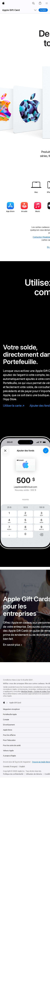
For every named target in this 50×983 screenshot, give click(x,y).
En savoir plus (11, 644)
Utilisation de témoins (34, 774)
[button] (33, 3)
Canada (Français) (10, 767)
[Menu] (46, 3)
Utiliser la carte (13, 405)
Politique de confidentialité (13, 774)
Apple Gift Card (11, 10)
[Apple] (4, 702)
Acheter (43, 10)
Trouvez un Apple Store (41, 762)
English (22, 767)
